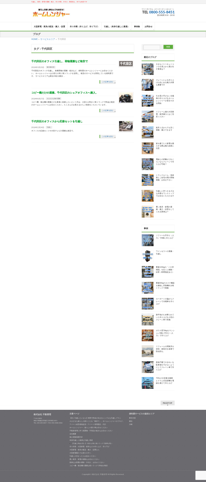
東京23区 (132, 418)
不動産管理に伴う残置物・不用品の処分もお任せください (91, 431)
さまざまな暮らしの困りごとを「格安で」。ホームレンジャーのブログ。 (97, 421)
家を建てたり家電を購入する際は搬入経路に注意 (165, 145)
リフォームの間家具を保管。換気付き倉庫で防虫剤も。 (165, 348)
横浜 (130, 421)
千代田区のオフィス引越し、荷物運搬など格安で (59, 61)
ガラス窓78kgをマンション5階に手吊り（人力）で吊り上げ (165, 332)
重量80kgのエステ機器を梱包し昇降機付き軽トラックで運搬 (165, 285)
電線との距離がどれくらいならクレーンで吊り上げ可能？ (165, 161)
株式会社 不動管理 (99, 474)
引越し (49, 127)
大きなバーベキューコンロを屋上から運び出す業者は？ (165, 66)
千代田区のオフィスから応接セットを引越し (57, 121)
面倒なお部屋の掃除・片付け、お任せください (87, 462)
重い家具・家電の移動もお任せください (84, 459)
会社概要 (73, 434)
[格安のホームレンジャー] (51, 14)
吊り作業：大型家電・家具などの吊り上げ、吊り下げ (89, 446)
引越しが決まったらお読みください (83, 456)
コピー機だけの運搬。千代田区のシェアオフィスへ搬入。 (64, 92)
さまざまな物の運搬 (53, 98)
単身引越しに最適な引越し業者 (81, 440)
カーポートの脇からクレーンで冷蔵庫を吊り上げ (165, 301)
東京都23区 (51, 67)
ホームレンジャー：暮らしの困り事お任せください (89, 427)
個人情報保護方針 (76, 437)
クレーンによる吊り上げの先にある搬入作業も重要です (165, 82)
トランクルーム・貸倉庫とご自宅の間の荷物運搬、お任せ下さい (165, 177)
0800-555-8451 (162, 12)
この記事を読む (107, 82)
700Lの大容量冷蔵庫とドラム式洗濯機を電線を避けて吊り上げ (165, 380)
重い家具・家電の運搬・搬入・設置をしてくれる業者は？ (165, 209)
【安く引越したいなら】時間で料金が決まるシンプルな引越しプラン (95, 418)
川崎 (130, 424)
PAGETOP (167, 403)
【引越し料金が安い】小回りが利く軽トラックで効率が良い (92, 443)
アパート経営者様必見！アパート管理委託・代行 (88, 424)
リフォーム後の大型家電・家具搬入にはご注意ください (165, 114)
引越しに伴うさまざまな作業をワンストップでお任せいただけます (165, 193)
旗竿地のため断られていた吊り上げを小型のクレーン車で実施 (165, 317)
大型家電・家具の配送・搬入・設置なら (84, 450)
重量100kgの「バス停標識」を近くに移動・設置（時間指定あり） (165, 269)
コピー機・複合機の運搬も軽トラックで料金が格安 (89, 465)
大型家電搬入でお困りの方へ (80, 453)
